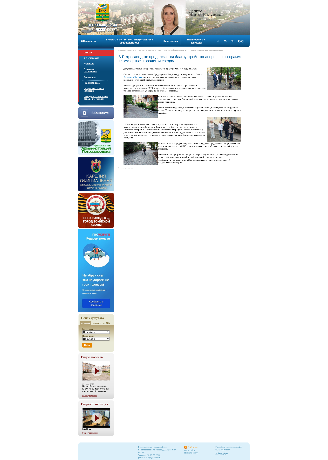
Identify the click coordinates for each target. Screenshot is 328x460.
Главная (121, 50)
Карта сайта (189, 450)
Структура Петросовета (90, 70)
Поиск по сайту (191, 453)
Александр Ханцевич (134, 77)
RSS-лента (192, 447)
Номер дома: (88, 336)
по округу (97, 323)
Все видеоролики (89, 395)
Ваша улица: (87, 329)
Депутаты (89, 63)
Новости (88, 52)
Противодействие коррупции (196, 41)
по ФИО (106, 323)
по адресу (85, 323)
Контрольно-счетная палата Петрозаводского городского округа (129, 41)
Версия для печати (126, 168)
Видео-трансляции (90, 433)
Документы (89, 77)
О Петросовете (88, 41)
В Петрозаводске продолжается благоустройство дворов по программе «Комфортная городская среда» (180, 50)
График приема (92, 83)
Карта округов (170, 41)
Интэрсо (225, 450)
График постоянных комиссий (94, 89)
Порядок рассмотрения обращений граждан (96, 97)
